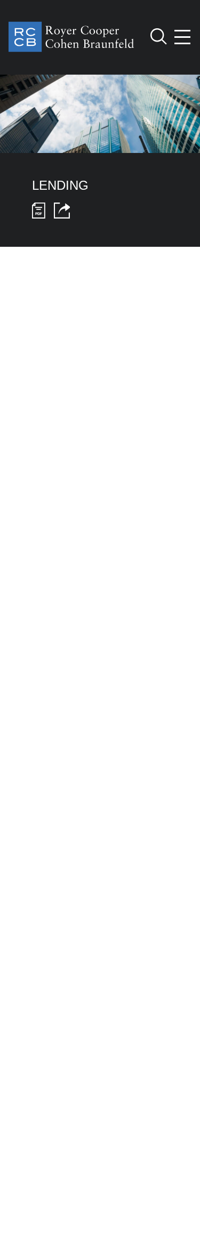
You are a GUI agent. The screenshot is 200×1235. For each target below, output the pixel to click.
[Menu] (183, 37)
